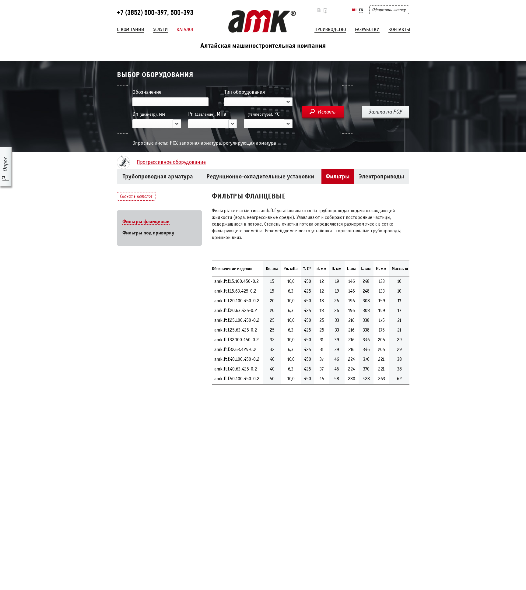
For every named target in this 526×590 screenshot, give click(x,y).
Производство (330, 29)
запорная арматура (200, 143)
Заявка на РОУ (385, 111)
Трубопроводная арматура (158, 176)
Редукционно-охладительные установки (260, 176)
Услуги (160, 29)
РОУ (173, 143)
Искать (326, 111)
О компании (130, 29)
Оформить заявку (389, 9)
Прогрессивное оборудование (171, 162)
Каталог (185, 29)
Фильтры (338, 176)
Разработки (367, 29)
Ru (354, 10)
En (361, 10)
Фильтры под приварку (148, 233)
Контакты (399, 29)
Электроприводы (381, 176)
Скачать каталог (136, 196)
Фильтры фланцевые (146, 221)
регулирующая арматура (249, 143)
